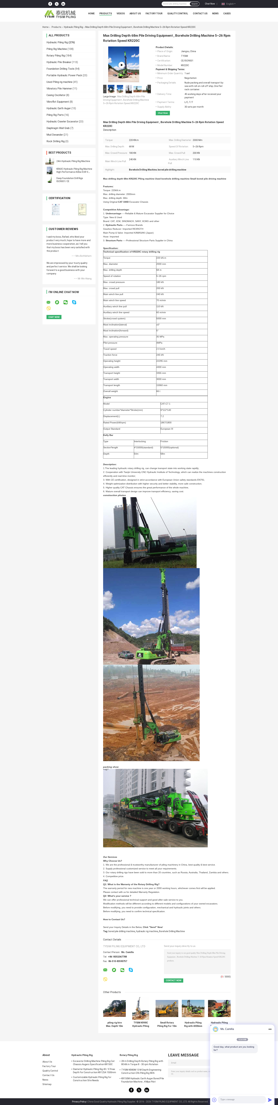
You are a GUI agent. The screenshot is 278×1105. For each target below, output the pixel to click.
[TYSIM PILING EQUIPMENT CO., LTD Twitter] (57, 4)
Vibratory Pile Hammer (59, 88)
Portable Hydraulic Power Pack (64, 75)
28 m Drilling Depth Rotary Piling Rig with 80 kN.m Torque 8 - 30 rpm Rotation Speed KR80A (142, 1063)
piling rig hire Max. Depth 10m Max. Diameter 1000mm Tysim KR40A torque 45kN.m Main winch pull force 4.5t (114, 1024)
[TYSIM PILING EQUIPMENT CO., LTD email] (50, 302)
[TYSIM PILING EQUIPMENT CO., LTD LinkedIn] (63, 4)
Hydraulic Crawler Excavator (62, 121)
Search (194, 4)
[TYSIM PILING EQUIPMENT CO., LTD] (60, 14)
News (215, 13)
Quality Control (177, 13)
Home (91, 13)
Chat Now (210, 3)
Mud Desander (54, 134)
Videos (121, 13)
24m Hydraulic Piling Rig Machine (73, 161)
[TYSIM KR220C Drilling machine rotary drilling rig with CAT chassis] (121, 64)
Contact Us (200, 13)
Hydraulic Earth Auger (58, 108)
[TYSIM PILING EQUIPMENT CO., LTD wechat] (68, 302)
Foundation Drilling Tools (60, 68)
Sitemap (46, 1084)
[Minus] (270, 1029)
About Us (135, 13)
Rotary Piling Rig (55, 55)
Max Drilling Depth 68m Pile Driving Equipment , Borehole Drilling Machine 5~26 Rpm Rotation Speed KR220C (126, 100)
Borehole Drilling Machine (172, 931)
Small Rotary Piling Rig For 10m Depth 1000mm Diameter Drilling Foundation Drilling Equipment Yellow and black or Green (167, 1024)
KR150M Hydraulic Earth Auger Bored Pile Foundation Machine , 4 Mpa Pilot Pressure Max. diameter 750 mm (142, 1080)
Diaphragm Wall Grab (58, 128)
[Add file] (214, 1099)
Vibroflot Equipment (57, 101)
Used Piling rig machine (59, 81)
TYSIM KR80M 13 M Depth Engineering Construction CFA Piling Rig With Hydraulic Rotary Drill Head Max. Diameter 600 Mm (142, 1071)
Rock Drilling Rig (55, 141)
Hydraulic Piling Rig (73, 27)
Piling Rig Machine (56, 49)
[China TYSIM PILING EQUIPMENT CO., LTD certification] (55, 209)
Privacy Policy (79, 1101)
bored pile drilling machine (121, 931)
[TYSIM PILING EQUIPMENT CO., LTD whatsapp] (59, 302)
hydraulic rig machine (147, 931)
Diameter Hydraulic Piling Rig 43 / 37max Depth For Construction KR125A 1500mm (94, 1071)
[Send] (270, 1099)
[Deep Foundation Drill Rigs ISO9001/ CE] (49, 180)
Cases (227, 13)
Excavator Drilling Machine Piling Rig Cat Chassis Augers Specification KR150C (94, 1063)
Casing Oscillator (55, 95)
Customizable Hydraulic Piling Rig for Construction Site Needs (92, 1079)
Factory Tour (154, 13)
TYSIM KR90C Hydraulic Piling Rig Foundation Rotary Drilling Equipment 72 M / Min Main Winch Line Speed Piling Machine (141, 1024)
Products (105, 13)
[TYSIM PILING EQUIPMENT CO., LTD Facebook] (50, 4)
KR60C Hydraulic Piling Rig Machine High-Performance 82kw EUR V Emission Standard (74, 172)
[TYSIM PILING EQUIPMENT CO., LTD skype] (76, 302)
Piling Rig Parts (55, 114)
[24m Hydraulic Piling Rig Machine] (49, 161)
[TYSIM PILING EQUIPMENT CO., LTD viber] (50, 308)
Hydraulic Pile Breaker (58, 62)
